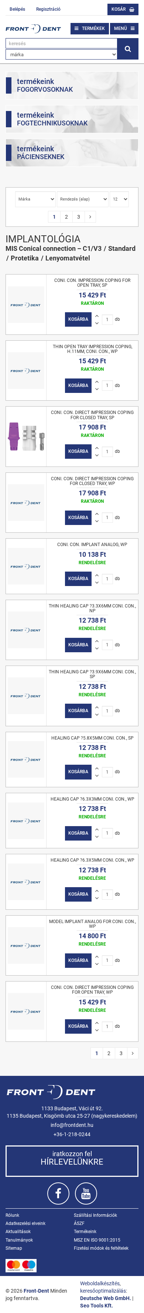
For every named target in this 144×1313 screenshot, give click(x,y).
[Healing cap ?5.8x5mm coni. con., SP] (26, 759)
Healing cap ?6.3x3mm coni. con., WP (92, 799)
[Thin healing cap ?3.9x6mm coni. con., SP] (26, 696)
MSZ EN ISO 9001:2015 (97, 1240)
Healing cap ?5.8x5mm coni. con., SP (92, 738)
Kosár (119, 9)
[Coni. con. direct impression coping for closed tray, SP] (26, 436)
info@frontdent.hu (72, 1125)
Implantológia (43, 239)
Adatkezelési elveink (25, 1223)
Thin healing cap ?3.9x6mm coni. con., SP (92, 674)
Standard (122, 248)
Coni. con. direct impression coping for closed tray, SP (92, 415)
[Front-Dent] (33, 28)
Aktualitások (18, 1231)
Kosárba (78, 319)
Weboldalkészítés (100, 1283)
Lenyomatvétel (67, 258)
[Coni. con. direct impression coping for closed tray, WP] (26, 503)
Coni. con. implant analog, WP (92, 544)
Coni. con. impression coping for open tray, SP (92, 283)
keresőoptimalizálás (103, 1291)
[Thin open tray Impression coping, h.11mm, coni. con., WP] (26, 371)
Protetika (25, 258)
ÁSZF (79, 1223)
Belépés (17, 9)
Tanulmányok (19, 1240)
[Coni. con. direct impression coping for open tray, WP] (26, 1011)
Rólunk (12, 1215)
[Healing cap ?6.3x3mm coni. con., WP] (26, 820)
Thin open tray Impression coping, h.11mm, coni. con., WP (92, 349)
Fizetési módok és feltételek (101, 1248)
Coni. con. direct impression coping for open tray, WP (92, 990)
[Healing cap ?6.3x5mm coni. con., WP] (26, 881)
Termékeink (85, 1231)
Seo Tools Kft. (96, 1306)
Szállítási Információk (95, 1215)
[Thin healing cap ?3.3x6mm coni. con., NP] (26, 630)
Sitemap (14, 1248)
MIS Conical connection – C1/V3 (54, 248)
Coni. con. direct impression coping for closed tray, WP (92, 481)
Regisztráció (48, 9)
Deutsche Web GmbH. (105, 1298)
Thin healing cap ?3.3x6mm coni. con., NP (92, 608)
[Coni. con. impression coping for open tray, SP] (26, 304)
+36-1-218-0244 (72, 1134)
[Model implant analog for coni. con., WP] (26, 946)
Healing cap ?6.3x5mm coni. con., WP (92, 860)
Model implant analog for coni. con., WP (92, 924)
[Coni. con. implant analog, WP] (26, 566)
